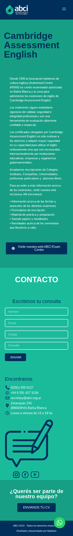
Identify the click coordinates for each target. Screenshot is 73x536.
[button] (64, 9)
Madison (51, 531)
